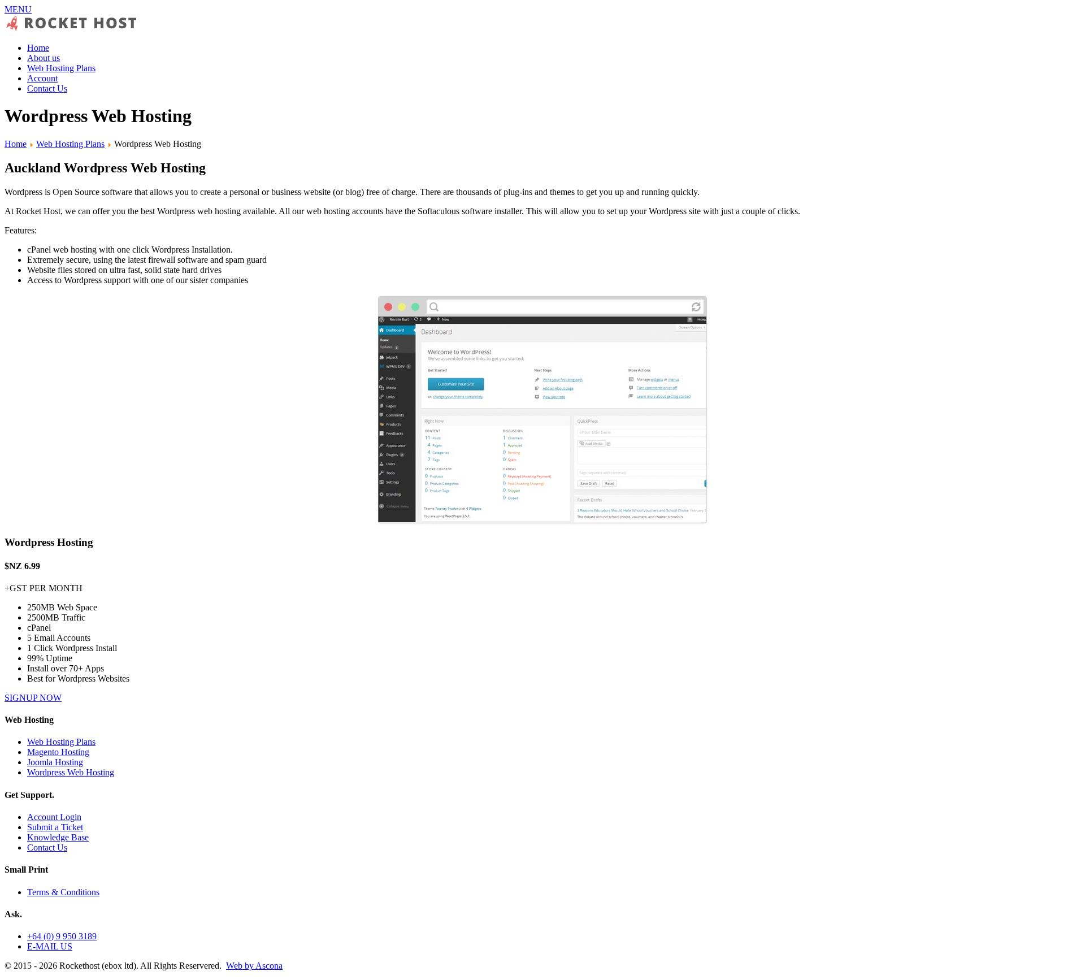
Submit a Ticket (55, 827)
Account (42, 78)
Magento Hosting (58, 752)
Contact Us (47, 88)
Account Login (54, 817)
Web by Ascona (254, 965)
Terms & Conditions (63, 892)
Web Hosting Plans (61, 68)
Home (38, 48)
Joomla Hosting (55, 762)
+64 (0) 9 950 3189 (62, 936)
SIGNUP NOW (33, 698)
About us (43, 58)
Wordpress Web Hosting (70, 772)
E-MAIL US (49, 946)
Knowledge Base (58, 837)
